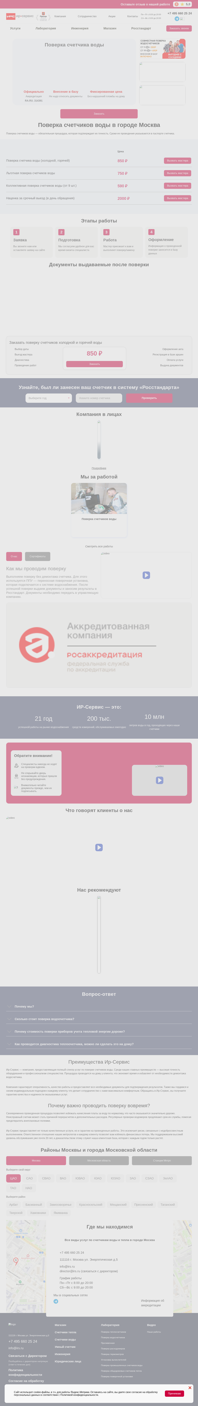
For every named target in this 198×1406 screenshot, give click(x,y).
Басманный (34, 1204)
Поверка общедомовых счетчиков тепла (121, 1371)
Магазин (109, 28)
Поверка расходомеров (113, 1348)
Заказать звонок (179, 28)
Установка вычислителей (113, 1359)
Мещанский (118, 1204)
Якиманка (61, 1213)
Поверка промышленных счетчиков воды (121, 1365)
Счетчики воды (65, 1339)
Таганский (168, 1204)
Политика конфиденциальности (25, 1372)
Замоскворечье (60, 1204)
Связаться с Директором (28, 1356)
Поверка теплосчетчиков (113, 1332)
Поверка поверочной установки (117, 1376)
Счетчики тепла (65, 1332)
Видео (151, 1325)
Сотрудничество (87, 16)
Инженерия (79, 28)
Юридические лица (68, 1361)
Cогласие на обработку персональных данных (26, 1383)
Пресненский (143, 1204)
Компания (60, 16)
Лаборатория (46, 28)
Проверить (149, 398)
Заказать (99, 113)
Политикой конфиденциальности (79, 1395)
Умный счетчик (65, 1346)
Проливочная (108, 1343)
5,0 (188, 4)
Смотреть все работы (99, 546)
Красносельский (90, 1204)
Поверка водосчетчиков (113, 1337)
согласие (136, 1392)
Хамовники (38, 1213)
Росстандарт (141, 28)
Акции (111, 16)
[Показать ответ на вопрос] (9, 1006)
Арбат (13, 1204)
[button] (146, 575)
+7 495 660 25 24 (180, 13)
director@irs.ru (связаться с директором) (89, 1271)
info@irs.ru (67, 1266)
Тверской (15, 1213)
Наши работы (154, 1332)
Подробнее (99, 468)
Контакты (132, 16)
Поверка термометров (112, 1354)
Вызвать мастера (177, 160)
